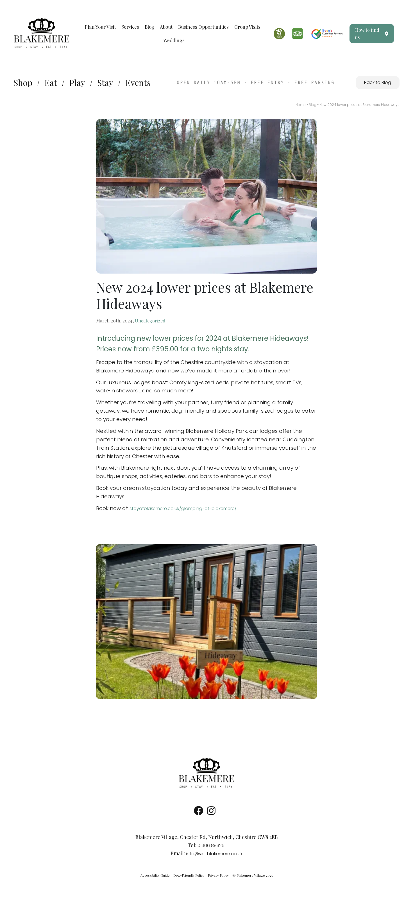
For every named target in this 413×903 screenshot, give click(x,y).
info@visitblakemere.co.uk (214, 853)
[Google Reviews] (327, 34)
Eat (50, 82)
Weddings (174, 40)
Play (77, 82)
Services (130, 27)
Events (138, 82)
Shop (22, 82)
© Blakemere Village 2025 (252, 875)
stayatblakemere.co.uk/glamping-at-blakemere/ (183, 508)
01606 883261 (212, 845)
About (166, 27)
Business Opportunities (203, 27)
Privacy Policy (218, 875)
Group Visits (247, 27)
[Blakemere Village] (206, 773)
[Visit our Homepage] (41, 33)
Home (301, 104)
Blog (149, 27)
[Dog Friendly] (279, 33)
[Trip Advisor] (298, 33)
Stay (105, 82)
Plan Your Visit (100, 27)
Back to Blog (377, 82)
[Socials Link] (198, 812)
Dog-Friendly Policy (188, 875)
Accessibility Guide (155, 875)
